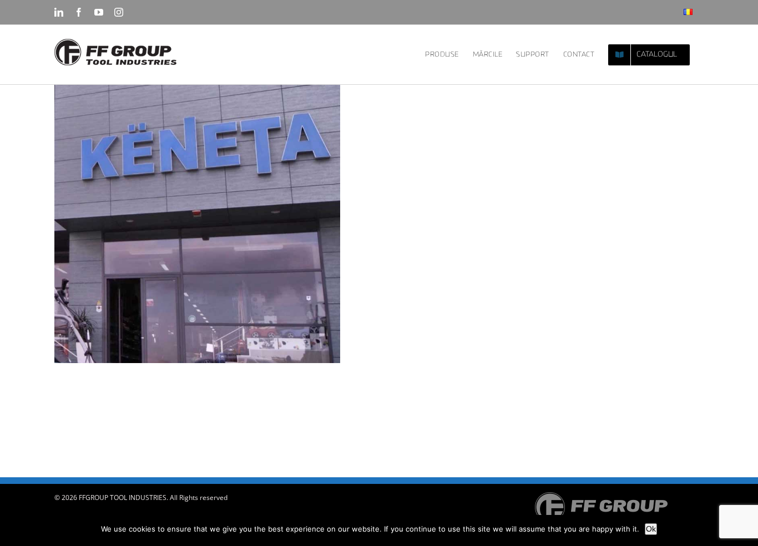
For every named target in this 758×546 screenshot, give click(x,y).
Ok (651, 528)
